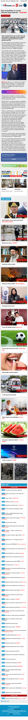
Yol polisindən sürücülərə (11, 662)
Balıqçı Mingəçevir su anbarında (13, 553)
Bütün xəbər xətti (5, 701)
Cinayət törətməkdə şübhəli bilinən (13, 578)
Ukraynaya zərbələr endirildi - (14, 699)
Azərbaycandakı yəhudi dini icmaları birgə (13, 526)
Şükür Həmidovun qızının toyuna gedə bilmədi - (14, 631)
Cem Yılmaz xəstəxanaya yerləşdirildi (12, 490)
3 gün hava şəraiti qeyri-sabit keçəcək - (12, 595)
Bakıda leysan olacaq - (11, 626)
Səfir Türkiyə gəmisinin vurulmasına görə (14, 549)
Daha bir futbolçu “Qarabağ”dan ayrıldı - (13, 509)
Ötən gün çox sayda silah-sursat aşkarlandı (13, 615)
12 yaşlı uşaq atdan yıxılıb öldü (10, 651)
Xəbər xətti (8, 1)
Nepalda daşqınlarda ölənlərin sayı (14, 582)
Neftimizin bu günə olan (11, 643)
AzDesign (11, 714)
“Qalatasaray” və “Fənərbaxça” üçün (12, 540)
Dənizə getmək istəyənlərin (12, 666)
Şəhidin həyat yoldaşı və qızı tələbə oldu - (13, 494)
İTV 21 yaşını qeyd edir (9, 659)
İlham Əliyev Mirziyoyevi (11, 634)
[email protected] (17, 709)
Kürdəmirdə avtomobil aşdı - (13, 505)
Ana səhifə (3, 1)
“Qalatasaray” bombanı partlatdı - (13, 573)
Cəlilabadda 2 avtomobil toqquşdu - (13, 639)
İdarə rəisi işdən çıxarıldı (9, 522)
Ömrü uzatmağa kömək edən (13, 679)
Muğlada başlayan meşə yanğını (13, 590)
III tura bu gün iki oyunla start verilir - (13, 675)
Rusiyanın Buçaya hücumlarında (14, 607)
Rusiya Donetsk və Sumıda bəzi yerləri (13, 557)
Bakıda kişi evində (10, 501)
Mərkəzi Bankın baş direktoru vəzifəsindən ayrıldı (13, 655)
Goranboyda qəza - (11, 564)
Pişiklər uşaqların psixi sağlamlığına (14, 688)
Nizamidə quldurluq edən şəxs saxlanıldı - (13, 647)
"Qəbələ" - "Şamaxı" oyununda (12, 531)
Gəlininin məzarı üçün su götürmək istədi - (13, 611)
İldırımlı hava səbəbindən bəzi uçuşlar (13, 586)
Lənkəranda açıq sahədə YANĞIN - (13, 561)
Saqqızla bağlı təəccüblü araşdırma (11, 692)
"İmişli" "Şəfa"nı (10, 498)
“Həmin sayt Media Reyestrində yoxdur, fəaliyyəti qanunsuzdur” (12, 514)
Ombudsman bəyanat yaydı (10, 623)
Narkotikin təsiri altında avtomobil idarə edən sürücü (14, 569)
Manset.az (4, 82)
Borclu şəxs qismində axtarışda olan (14, 603)
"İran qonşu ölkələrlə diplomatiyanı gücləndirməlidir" (11, 670)
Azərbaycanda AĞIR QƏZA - (14, 545)
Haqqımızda (13, 1)
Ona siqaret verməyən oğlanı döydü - (13, 535)
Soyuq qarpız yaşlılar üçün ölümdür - (12, 684)
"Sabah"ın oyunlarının (11, 599)
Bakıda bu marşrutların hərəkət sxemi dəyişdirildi (12, 619)
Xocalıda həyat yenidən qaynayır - (14, 518)
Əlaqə (17, 1)
